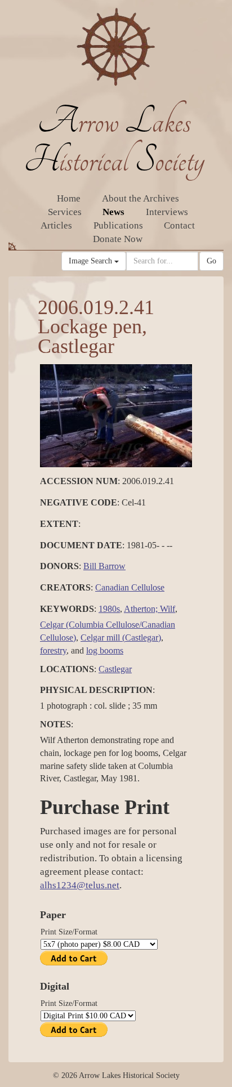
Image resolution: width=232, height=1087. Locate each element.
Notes (55, 724)
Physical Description (96, 690)
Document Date (81, 545)
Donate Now (117, 239)
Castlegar (115, 669)
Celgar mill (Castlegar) (121, 637)
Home (69, 198)
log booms (104, 650)
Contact (179, 225)
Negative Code (78, 502)
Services (65, 212)
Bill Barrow (104, 566)
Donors (59, 566)
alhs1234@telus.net (79, 885)
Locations (67, 669)
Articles (56, 225)
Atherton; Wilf (149, 609)
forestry (53, 650)
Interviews (167, 212)
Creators (65, 587)
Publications (118, 225)
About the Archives (140, 198)
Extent (59, 524)
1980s (109, 609)
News (113, 212)
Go (211, 261)
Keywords (67, 609)
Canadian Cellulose (129, 587)
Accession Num (79, 481)
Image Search (91, 261)
